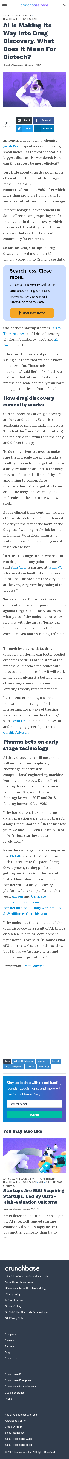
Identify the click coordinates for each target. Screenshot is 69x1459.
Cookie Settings (13, 1306)
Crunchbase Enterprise (18, 1380)
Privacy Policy (12, 1294)
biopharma (43, 1061)
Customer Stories (14, 1392)
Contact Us (11, 1358)
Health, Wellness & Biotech (20, 19)
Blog (7, 1352)
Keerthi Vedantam (13, 64)
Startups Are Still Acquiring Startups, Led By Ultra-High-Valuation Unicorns (33, 1196)
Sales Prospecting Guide (19, 1438)
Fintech (49, 1178)
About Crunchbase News (19, 1282)
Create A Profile (14, 1426)
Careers (9, 1340)
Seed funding (53, 1182)
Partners (10, 1346)
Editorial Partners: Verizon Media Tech (26, 1276)
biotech (55, 1061)
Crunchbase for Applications (20, 1386)
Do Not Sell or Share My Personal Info (26, 1312)
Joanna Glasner (12, 1209)
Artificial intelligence (17, 15)
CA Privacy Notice (15, 1318)
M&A (41, 1182)
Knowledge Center (15, 1420)
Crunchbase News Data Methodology (26, 1288)
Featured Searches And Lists (21, 1414)
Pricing (9, 1398)
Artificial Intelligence (23, 1061)
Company (10, 1334)
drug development (13, 1066)
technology (44, 1066)
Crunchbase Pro (14, 1374)
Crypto (37, 1178)
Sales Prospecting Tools (18, 1444)
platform (30, 1066)
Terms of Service (14, 1300)
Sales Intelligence (15, 1432)
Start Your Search (34, 313)
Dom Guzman (33, 965)
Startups (9, 1185)
